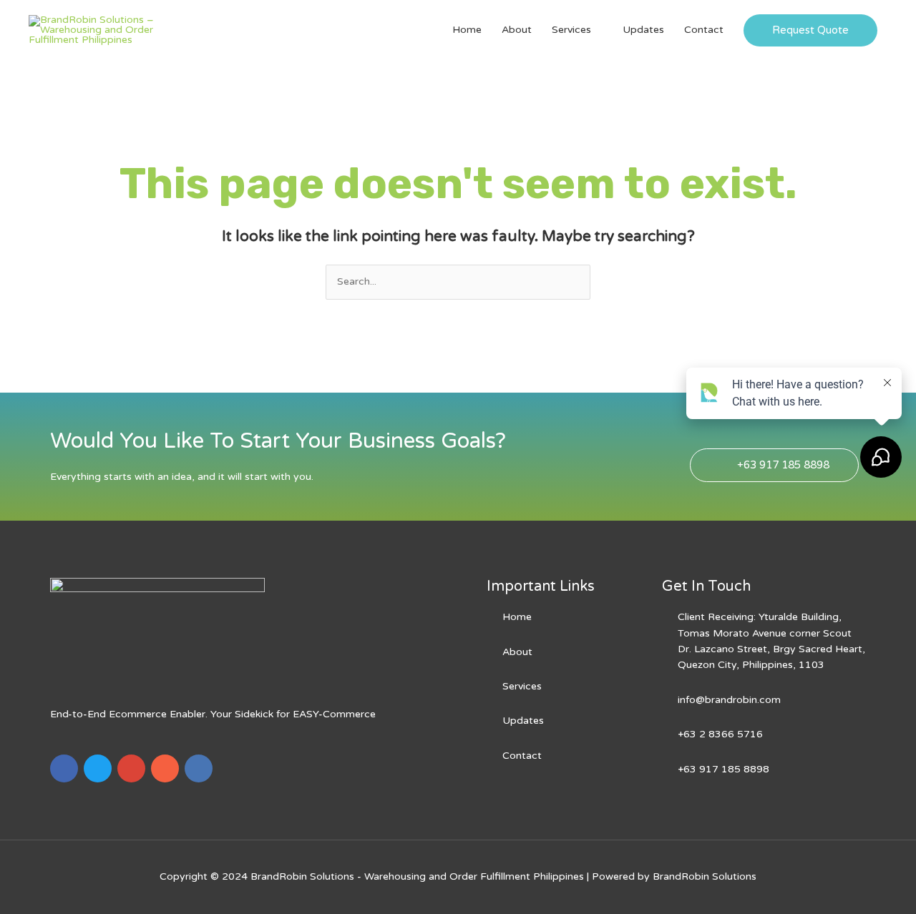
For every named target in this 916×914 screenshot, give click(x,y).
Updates (643, 30)
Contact (703, 30)
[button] (810, 30)
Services (571, 30)
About (517, 30)
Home (467, 30)
